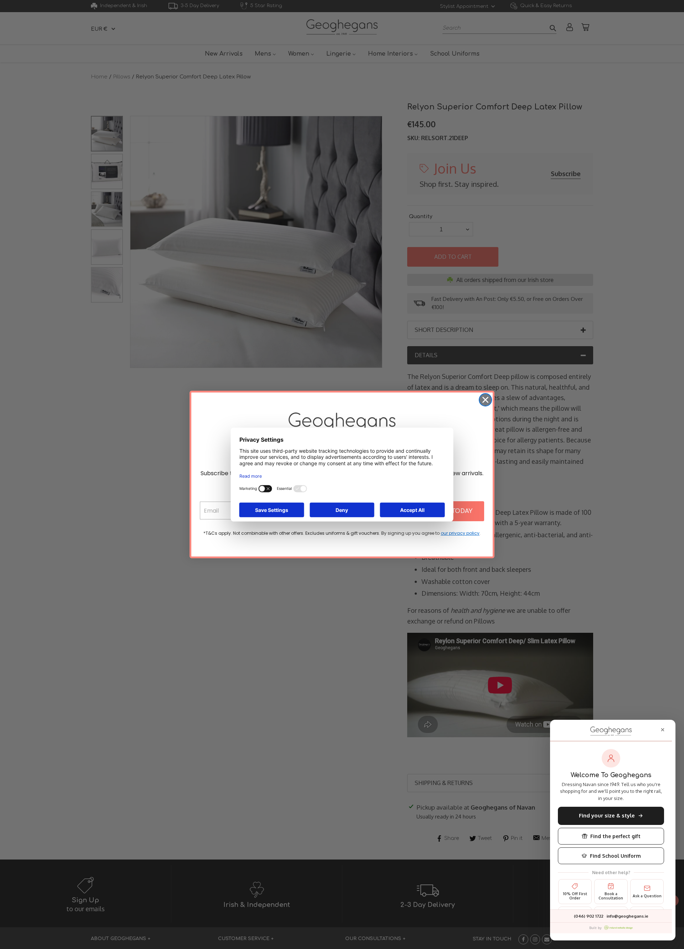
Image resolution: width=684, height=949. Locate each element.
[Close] (663, 730)
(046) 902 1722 (588, 916)
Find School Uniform (615, 856)
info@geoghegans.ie (627, 916)
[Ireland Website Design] (618, 927)
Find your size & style (607, 815)
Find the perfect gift (615, 836)
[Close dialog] (485, 400)
